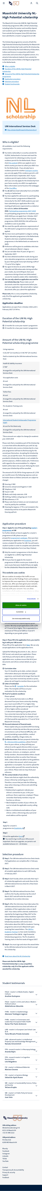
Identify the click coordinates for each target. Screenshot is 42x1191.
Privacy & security (8, 1172)
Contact (5, 1167)
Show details (31, 599)
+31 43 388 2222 (8, 1133)
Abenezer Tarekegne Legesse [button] (16, 1013)
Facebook (5, 1151)
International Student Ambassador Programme (19, 420)
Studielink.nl (18, 828)
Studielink (27, 540)
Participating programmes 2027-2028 (22, 211)
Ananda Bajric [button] (20, 1050)
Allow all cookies (21, 605)
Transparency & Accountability (13, 1170)
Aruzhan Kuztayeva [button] (19, 994)
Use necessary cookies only (21, 619)
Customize (19, 612)
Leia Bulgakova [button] (17, 1059)
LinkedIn (5, 1156)
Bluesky (5, 1148)
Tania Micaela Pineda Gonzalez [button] (20, 1031)
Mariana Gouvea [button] (17, 1068)
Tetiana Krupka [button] (20, 1085)
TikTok (4, 1159)
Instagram (6, 1154)
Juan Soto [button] (18, 1095)
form (20, 836)
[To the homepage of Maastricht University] (14, 3)
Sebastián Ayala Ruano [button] (16, 1076)
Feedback (5, 1177)
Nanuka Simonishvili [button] (20, 1041)
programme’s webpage (19, 538)
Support (5, 1175)
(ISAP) (5, 423)
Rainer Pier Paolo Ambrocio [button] (18, 1022)
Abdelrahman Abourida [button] (20, 1004)
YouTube (5, 1161)
